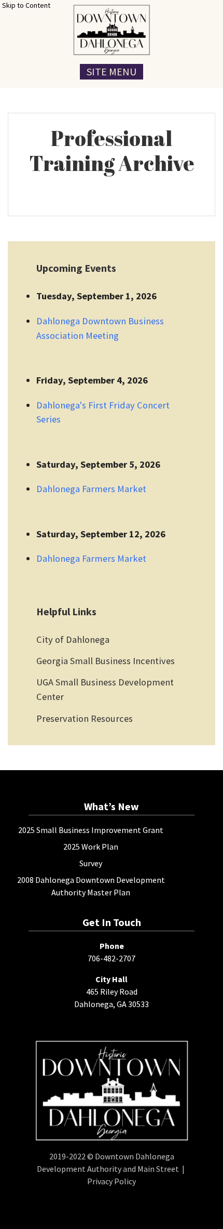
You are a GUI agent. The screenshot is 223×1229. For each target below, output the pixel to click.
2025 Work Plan (90, 846)
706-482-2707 (111, 958)
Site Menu (111, 71)
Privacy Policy (111, 1181)
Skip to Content (26, 5)
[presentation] (111, 30)
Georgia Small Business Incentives (105, 661)
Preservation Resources (84, 718)
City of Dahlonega (72, 639)
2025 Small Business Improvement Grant (90, 830)
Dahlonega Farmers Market (91, 489)
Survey (90, 863)
